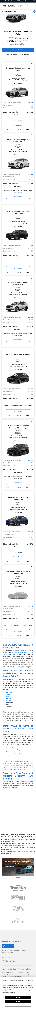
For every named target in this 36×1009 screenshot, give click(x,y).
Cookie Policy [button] (8, 990)
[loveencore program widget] (18, 920)
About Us (28, 972)
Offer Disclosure (18, 83)
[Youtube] (10, 961)
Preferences (18, 1005)
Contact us (6, 781)
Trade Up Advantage (12, 748)
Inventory (5, 969)
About (28, 969)
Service (13, 969)
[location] (31, 1)
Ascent (8, 694)
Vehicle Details (17, 50)
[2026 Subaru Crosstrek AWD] (18, 92)
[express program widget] (18, 897)
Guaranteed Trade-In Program (15, 754)
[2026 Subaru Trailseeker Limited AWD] (18, 596)
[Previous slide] (17, 877)
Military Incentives (11, 752)
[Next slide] (19, 877)
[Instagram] (6, 961)
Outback (8, 698)
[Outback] (18, 867)
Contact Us (8, 946)
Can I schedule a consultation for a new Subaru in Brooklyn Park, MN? (18, 852)
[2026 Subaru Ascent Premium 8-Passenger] (18, 450)
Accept (18, 997)
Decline (18, 1001)
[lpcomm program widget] (18, 908)
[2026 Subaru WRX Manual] (18, 378)
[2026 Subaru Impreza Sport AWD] (18, 164)
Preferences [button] (12, 992)
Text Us (27, 129)
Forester (8, 696)
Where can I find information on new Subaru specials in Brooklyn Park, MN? (18, 840)
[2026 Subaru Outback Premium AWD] (18, 235)
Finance (21, 969)
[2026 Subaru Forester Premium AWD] (18, 307)
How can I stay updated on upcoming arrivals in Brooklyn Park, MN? (18, 848)
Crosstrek (9, 692)
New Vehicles (5, 972)
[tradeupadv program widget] (18, 888)
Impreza (8, 700)
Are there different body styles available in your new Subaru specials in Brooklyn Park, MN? (18, 844)
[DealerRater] (13, 961)
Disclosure (26, 54)
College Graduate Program (14, 750)
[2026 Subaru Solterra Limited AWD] (18, 521)
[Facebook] (3, 961)
